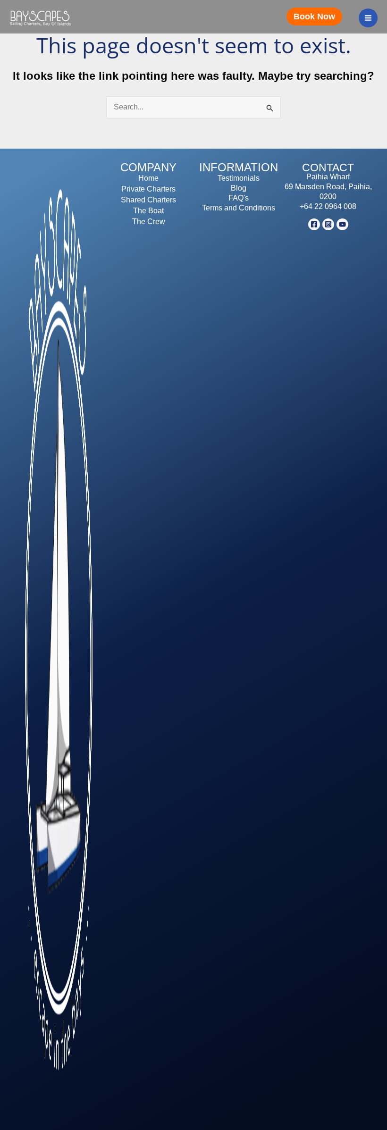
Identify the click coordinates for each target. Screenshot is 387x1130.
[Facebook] (314, 224)
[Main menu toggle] (368, 17)
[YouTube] (342, 224)
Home (148, 178)
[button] (317, 16)
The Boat (148, 211)
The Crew (148, 222)
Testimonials (239, 178)
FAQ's (238, 198)
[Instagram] (328, 224)
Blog (238, 188)
